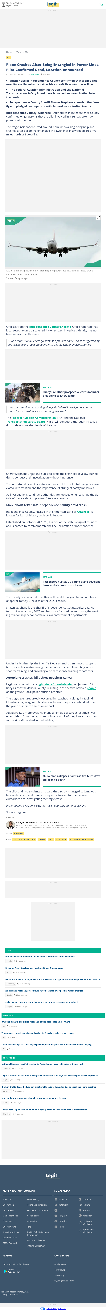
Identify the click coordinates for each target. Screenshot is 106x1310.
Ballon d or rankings (24, 840)
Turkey (42, 840)
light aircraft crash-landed (55, 684)
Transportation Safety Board (25, 421)
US (26, 51)
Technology (11, 984)
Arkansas (83, 512)
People (9, 961)
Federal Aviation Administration (34, 418)
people (91, 688)
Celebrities (6, 1068)
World (19, 51)
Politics (5, 1103)
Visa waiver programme (81, 840)
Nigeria (9, 995)
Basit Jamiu (35, 74)
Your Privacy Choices (56, 1308)
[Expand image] (98, 217)
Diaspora (18, 834)
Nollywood (6, 1091)
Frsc (51, 840)
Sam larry (61, 840)
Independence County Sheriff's (50, 327)
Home (9, 51)
